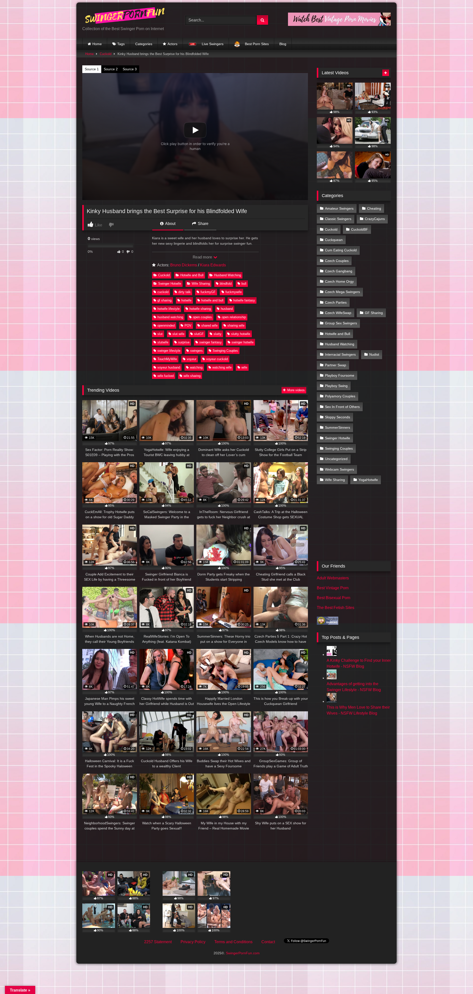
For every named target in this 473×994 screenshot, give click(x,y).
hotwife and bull (212, 300)
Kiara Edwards (213, 265)
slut (160, 334)
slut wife (178, 334)
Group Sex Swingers (341, 323)
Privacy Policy (193, 942)
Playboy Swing (336, 386)
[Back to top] (457, 979)
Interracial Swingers (340, 354)
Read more (203, 257)
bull (243, 283)
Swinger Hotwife (169, 283)
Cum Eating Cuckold (341, 250)
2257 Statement (158, 942)
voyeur (191, 359)
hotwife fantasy (244, 300)
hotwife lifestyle (168, 309)
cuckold (163, 292)
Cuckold (105, 54)
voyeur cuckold (217, 359)
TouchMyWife (167, 359)
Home (97, 44)
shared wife (209, 325)
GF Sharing (374, 313)
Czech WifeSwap (338, 313)
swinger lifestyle (168, 350)
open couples (202, 317)
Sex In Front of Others (342, 407)
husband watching (170, 317)
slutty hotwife (240, 334)
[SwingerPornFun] (125, 16)
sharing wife (235, 325)
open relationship (234, 317)
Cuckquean (334, 240)
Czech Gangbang (338, 271)
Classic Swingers (338, 219)
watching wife (222, 367)
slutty (217, 334)
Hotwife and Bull (191, 275)
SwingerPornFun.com (243, 953)
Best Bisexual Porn (333, 598)
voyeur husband (168, 367)
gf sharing (164, 300)
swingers (196, 350)
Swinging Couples (225, 350)
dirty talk (184, 292)
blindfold (226, 283)
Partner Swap (335, 365)
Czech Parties (336, 302)
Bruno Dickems (183, 265)
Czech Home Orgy (339, 281)
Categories (143, 44)
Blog (282, 44)
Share (202, 223)
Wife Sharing (201, 283)
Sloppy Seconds (337, 417)
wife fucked (165, 376)
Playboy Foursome (339, 375)
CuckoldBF (359, 229)
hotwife (186, 300)
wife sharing (192, 376)
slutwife (162, 342)
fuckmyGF (208, 292)
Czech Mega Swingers (342, 292)
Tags (121, 44)
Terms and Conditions (233, 942)
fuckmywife (233, 292)
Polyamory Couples (340, 396)
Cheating (374, 208)
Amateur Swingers (339, 208)
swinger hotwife (242, 342)
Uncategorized (336, 459)
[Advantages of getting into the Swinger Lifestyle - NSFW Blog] (332, 678)
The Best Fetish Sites (335, 608)
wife (244, 367)
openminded (166, 325)
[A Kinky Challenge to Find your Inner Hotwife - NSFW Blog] (332, 654)
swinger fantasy (210, 342)
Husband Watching (227, 275)
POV (188, 325)
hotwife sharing (200, 309)
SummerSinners (337, 427)
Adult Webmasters (333, 578)
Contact (268, 942)
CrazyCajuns (375, 219)
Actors (172, 44)
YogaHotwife (368, 480)
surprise (183, 342)
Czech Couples (337, 261)
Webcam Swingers (339, 469)
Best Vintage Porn (333, 588)
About (169, 223)
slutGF (199, 334)
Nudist (374, 354)
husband (227, 309)
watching (196, 367)
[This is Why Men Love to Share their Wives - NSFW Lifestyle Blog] (332, 701)
